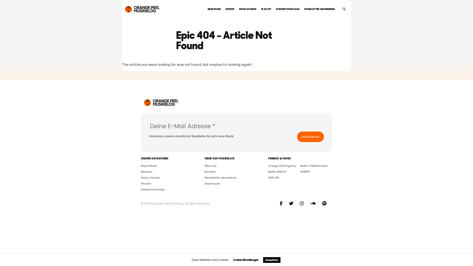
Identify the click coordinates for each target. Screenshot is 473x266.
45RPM (305, 172)
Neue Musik (214, 9)
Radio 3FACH (277, 172)
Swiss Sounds (247, 9)
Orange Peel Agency (282, 166)
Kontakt (210, 172)
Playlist (266, 9)
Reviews (147, 172)
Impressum (212, 183)
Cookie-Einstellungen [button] (245, 260)
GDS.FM (273, 178)
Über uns (211, 166)
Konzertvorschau (288, 9)
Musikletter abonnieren (319, 9)
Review (230, 9)
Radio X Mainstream (314, 166)
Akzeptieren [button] (271, 260)
